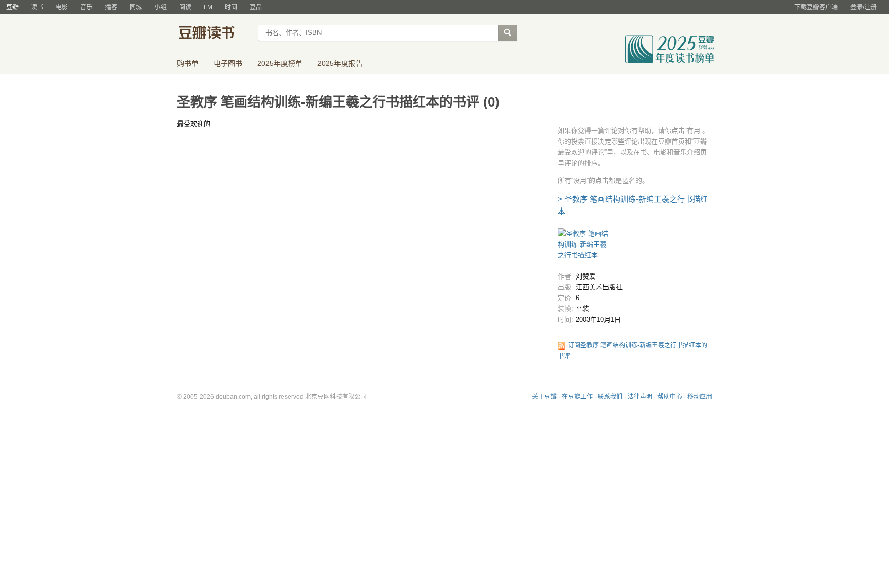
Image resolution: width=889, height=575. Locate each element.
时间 (231, 7)
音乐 (86, 7)
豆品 (256, 7)
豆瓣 (12, 7)
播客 (111, 7)
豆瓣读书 (214, 34)
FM (208, 7)
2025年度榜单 (280, 63)
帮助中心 (669, 396)
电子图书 (228, 63)
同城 (136, 7)
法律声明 (640, 396)
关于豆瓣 (544, 396)
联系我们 (610, 396)
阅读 (185, 7)
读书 (37, 7)
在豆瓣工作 (577, 396)
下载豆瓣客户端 (816, 7)
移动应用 (699, 396)
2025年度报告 (340, 63)
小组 (160, 7)
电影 (62, 7)
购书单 (188, 63)
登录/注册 (863, 7)
